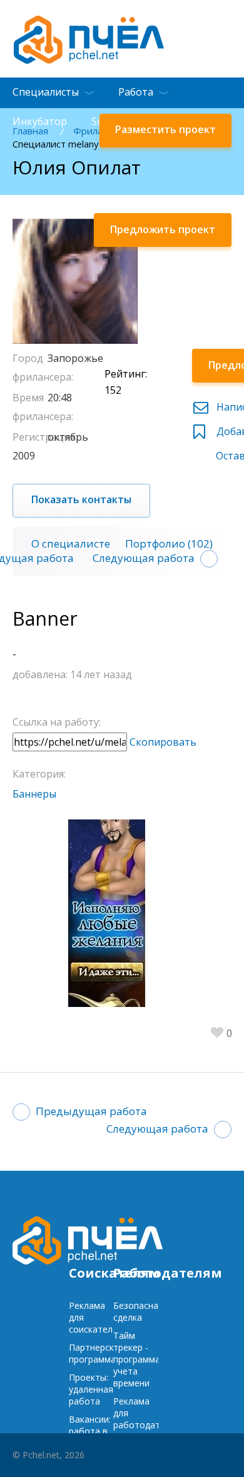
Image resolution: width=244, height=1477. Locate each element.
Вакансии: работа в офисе (90, 1431)
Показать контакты (81, 499)
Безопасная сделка (138, 1311)
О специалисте (70, 543)
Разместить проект (165, 129)
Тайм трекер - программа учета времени (136, 1359)
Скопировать (163, 742)
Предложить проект (162, 229)
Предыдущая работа (91, 1111)
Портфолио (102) (169, 543)
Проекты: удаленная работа (91, 1389)
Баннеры (34, 794)
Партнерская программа (96, 1353)
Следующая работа (144, 558)
